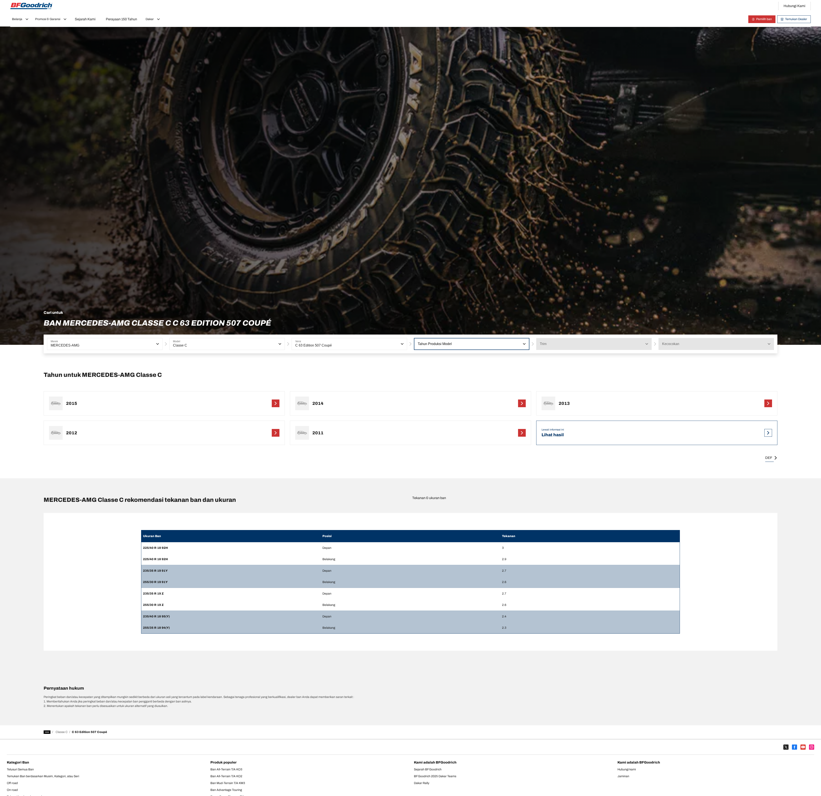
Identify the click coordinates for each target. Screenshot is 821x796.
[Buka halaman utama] (31, 6)
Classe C (62, 732)
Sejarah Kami (85, 19)
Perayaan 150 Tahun (121, 19)
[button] (157, 344)
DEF (768, 458)
